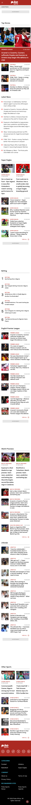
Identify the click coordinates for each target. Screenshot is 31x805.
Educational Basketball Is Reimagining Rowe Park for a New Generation (19, 722)
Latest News (4, 7)
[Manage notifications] (27, 801)
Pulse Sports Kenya (5, 788)
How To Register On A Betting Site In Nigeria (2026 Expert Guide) (17, 312)
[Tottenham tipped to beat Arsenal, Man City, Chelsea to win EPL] (5, 367)
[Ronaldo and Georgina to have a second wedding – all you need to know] (5, 572)
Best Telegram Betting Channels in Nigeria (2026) (16, 287)
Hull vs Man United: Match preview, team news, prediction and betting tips (20, 492)
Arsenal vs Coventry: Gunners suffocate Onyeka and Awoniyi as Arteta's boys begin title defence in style (14, 56)
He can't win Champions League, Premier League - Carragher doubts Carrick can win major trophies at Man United (19, 389)
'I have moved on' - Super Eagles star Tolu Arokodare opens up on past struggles (18, 201)
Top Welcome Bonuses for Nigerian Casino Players (16, 320)
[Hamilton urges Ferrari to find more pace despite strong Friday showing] (5, 731)
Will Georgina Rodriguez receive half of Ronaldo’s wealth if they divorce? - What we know (19, 595)
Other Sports (5, 681)
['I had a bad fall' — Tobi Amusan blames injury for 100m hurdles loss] (23, 675)
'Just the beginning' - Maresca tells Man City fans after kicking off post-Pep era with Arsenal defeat (19, 401)
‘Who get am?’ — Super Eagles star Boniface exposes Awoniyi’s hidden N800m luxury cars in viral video (19, 563)
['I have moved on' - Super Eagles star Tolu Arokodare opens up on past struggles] (5, 201)
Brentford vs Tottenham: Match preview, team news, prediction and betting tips (22, 472)
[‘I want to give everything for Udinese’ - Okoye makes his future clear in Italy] (5, 233)
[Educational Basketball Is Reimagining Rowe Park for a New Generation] (5, 722)
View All (24, 239)
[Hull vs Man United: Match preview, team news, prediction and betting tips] (5, 492)
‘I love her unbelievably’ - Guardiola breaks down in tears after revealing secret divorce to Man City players (19, 551)
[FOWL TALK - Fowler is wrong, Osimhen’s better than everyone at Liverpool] (5, 78)
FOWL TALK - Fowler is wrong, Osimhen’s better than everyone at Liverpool (19, 79)
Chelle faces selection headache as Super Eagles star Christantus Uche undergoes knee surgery (18, 223)
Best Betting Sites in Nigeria (12, 279)
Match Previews (6, 463)
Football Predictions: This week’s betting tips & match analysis (17, 303)
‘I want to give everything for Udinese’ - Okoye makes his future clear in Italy (19, 234)
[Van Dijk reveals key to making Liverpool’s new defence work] (5, 377)
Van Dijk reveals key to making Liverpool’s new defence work (17, 377)
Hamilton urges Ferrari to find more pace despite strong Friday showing (19, 732)
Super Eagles (5, 174)
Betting (7, 277)
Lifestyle (13, 547)
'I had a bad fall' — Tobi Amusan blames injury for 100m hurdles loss (22, 689)
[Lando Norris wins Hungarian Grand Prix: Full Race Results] (5, 700)
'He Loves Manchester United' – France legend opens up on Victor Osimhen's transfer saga (20, 357)
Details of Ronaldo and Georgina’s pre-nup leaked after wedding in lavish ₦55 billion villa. (19, 618)
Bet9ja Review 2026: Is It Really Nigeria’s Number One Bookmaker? (15, 295)
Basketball (4, 768)
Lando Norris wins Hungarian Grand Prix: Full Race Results (19, 700)
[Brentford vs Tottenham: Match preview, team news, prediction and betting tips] (23, 457)
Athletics (21, 764)
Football (13, 64)
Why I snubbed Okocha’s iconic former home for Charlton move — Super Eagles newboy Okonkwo (19, 212)
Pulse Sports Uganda (22, 788)
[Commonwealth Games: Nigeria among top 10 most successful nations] (8, 675)
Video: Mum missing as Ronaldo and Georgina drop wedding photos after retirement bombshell (19, 584)
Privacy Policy (6, 779)
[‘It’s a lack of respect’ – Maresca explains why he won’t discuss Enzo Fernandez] (5, 347)
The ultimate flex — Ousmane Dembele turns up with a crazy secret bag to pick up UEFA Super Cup (19, 629)
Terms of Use (22, 776)
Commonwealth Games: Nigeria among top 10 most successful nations (8, 689)
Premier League (7, 49)
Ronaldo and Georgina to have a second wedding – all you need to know (20, 573)
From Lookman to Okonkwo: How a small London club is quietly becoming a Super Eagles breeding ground (23, 185)
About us (4, 776)
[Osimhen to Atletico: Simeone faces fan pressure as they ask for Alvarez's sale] (5, 88)
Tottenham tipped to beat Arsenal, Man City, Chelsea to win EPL (19, 367)
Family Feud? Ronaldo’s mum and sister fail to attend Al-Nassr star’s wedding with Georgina (19, 606)
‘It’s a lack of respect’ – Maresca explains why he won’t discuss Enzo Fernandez (19, 347)
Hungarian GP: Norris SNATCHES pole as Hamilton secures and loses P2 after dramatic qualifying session (19, 712)
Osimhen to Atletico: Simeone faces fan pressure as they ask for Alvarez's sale (19, 88)
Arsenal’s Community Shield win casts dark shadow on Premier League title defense (19, 411)
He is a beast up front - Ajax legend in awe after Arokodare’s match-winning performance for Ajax (8, 186)
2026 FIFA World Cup (16, 525)
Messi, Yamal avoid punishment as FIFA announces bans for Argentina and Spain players (19, 69)
